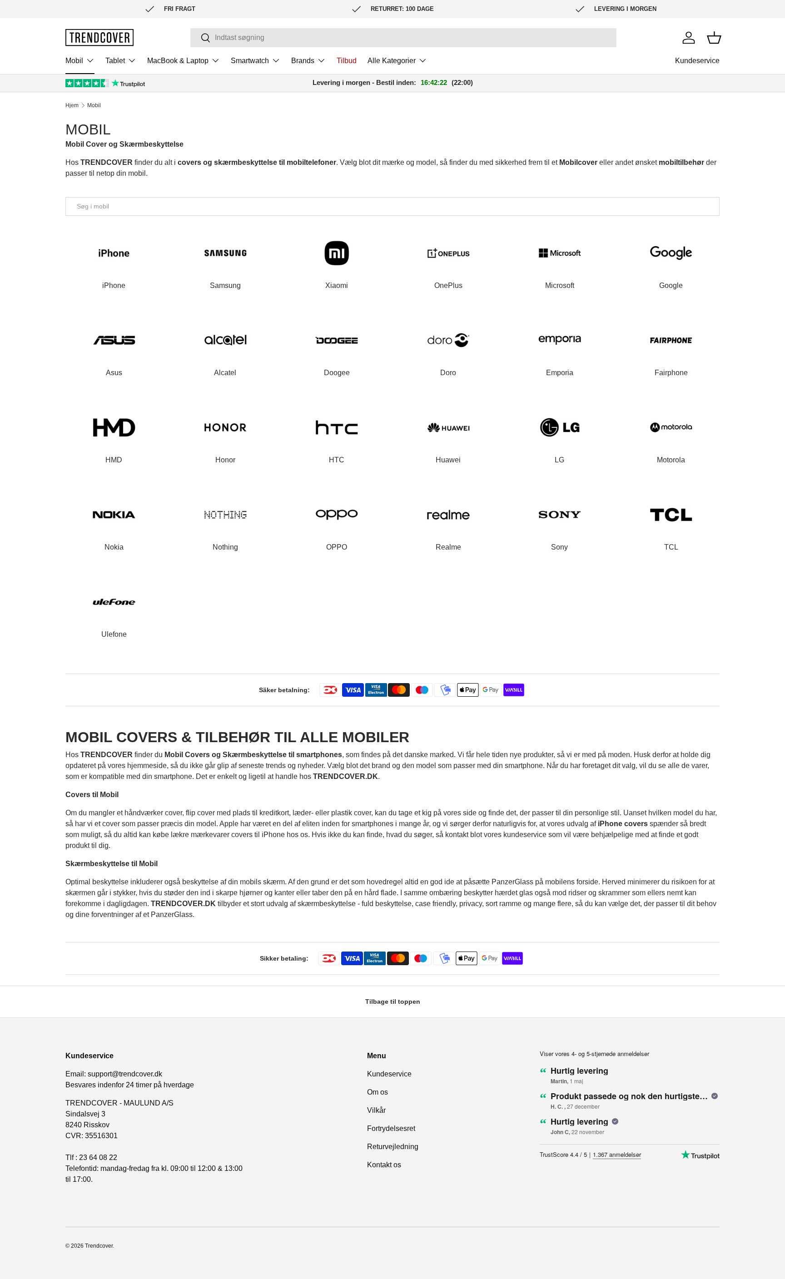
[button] (714, 38)
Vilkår (376, 1110)
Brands (302, 60)
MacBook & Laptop (178, 60)
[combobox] (403, 37)
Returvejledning (392, 1146)
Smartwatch (250, 60)
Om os (377, 1092)
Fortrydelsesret (391, 1128)
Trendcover (99, 1246)
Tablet (115, 60)
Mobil (74, 60)
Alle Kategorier (392, 60)
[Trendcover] (99, 37)
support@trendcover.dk (125, 1074)
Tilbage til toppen (392, 1001)
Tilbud (347, 60)
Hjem (72, 105)
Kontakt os (384, 1165)
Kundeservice (697, 60)
